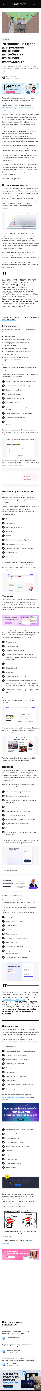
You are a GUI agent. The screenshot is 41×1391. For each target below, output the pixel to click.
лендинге (22, 733)
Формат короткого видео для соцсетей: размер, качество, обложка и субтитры (17, 1346)
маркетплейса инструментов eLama (13, 1097)
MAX (30, 1241)
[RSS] (37, 4)
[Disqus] (20, 1293)
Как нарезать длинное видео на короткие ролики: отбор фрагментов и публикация (18, 1359)
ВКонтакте (6, 1243)
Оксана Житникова (11, 76)
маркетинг (6, 39)
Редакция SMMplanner (13, 1337)
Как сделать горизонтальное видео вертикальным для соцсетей (15, 1333)
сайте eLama (15, 432)
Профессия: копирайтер (14, 999)
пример (9, 460)
